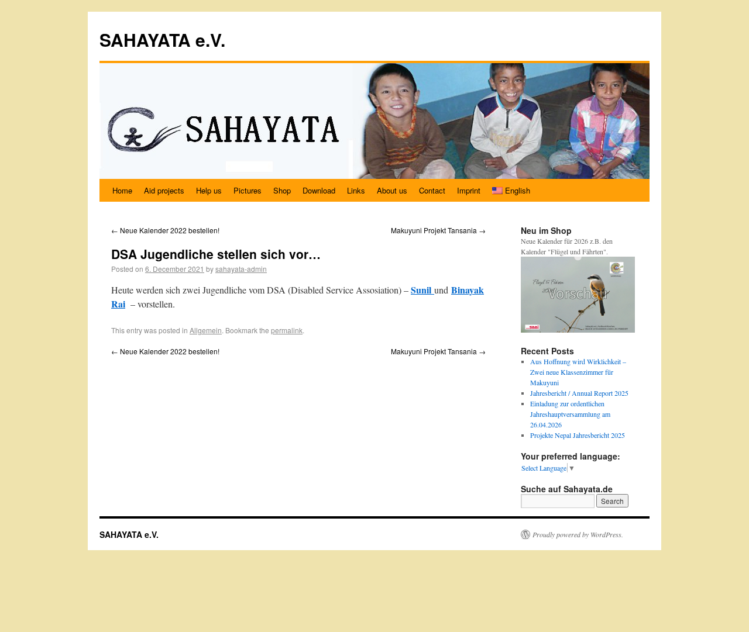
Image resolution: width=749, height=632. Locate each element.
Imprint (468, 190)
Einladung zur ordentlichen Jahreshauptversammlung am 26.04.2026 (570, 414)
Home (122, 190)
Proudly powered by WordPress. (577, 534)
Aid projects (164, 190)
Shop (282, 190)
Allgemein (206, 330)
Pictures (247, 190)
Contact (432, 190)
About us (392, 190)
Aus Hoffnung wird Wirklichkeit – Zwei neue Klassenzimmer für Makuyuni (578, 372)
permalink (287, 330)
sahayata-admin (241, 269)
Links (356, 190)
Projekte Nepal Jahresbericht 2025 (577, 435)
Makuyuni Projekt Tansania (438, 230)
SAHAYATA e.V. (162, 39)
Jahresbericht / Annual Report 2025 (579, 393)
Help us (209, 190)
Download (319, 190)
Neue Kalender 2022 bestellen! (165, 230)
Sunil (422, 289)
